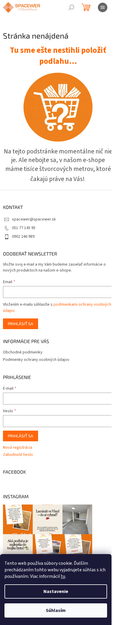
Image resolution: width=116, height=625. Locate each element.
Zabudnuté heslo (18, 455)
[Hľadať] (71, 7)
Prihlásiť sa (20, 323)
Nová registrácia (17, 447)
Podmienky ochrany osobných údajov (36, 360)
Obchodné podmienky (23, 352)
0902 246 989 (23, 236)
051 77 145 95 (23, 228)
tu (63, 576)
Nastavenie (55, 591)
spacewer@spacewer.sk (34, 219)
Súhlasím (56, 610)
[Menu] (103, 7)
